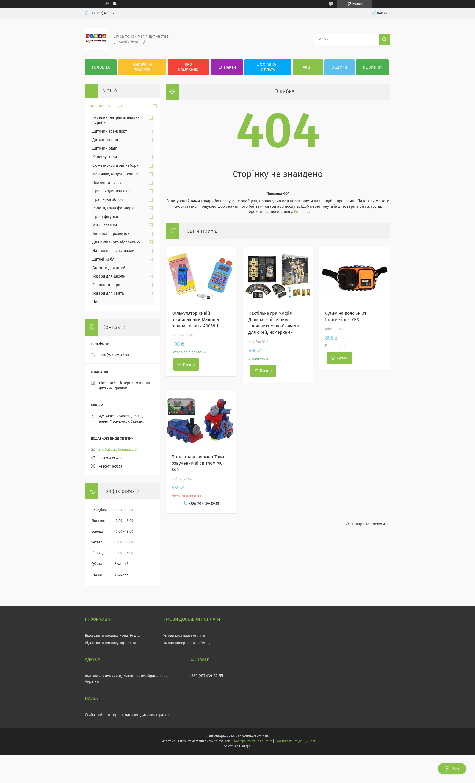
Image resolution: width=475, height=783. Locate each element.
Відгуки (339, 67)
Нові (96, 302)
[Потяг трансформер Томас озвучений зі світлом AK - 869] (201, 420)
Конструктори (104, 157)
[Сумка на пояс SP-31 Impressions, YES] (354, 276)
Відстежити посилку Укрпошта (110, 643)
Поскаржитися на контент (252, 741)
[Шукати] (384, 39)
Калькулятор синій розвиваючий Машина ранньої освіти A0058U (195, 319)
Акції (308, 67)
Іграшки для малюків (111, 191)
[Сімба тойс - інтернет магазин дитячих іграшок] (96, 48)
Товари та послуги (142, 67)
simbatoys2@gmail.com (118, 449)
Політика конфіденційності (295, 741)
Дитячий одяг (104, 148)
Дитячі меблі (103, 259)
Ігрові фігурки (105, 217)
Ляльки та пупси (107, 183)
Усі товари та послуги (365, 524)
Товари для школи (108, 276)
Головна (101, 67)
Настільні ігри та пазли (113, 251)
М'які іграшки (104, 225)
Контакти (226, 67)
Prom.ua (263, 736)
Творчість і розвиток (110, 234)
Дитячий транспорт (109, 131)
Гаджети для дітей (108, 268)
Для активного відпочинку (116, 242)
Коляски (301, 212)
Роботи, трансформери (113, 208)
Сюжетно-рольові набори (115, 166)
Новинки (372, 67)
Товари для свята (108, 293)
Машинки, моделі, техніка (115, 174)
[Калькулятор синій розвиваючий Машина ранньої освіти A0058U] (201, 276)
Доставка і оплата (267, 67)
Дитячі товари (105, 140)
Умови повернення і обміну (186, 643)
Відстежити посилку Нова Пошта (112, 635)
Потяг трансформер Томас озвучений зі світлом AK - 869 (199, 463)
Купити (189, 364)
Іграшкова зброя (107, 200)
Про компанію (188, 67)
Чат (456, 768)
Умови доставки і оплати (184, 635)
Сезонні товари (106, 285)
